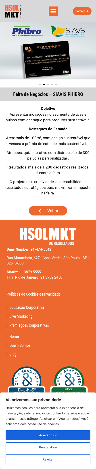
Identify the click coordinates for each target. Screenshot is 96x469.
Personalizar (48, 447)
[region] (48, 430)
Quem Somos (20, 345)
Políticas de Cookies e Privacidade (34, 294)
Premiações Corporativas (29, 325)
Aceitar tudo (48, 435)
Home (14, 336)
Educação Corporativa (26, 307)
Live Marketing (21, 316)
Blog (13, 354)
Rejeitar (48, 459)
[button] (53, 11)
